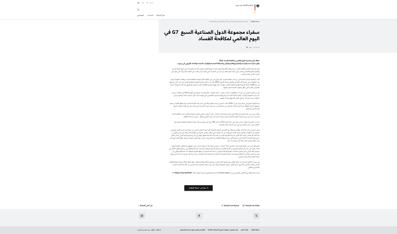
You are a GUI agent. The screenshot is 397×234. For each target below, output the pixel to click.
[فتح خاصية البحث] (139, 8)
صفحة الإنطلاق (255, 21)
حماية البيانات (255, 229)
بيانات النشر (244, 229)
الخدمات (150, 15)
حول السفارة (160, 15)
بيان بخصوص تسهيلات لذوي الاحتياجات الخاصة (223, 229)
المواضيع (141, 15)
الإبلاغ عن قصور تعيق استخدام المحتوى (192, 229)
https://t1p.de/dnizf (183, 173)
